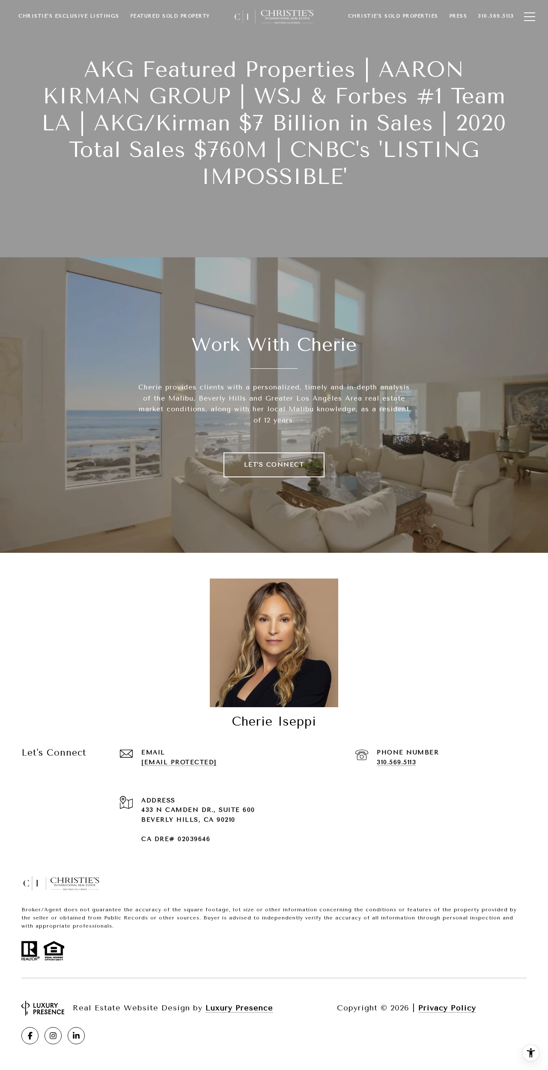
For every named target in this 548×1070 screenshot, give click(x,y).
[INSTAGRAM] (53, 1035)
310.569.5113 (396, 762)
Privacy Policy (447, 1008)
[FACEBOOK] (30, 1035)
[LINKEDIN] (76, 1035)
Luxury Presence (239, 1008)
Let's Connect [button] (274, 464)
